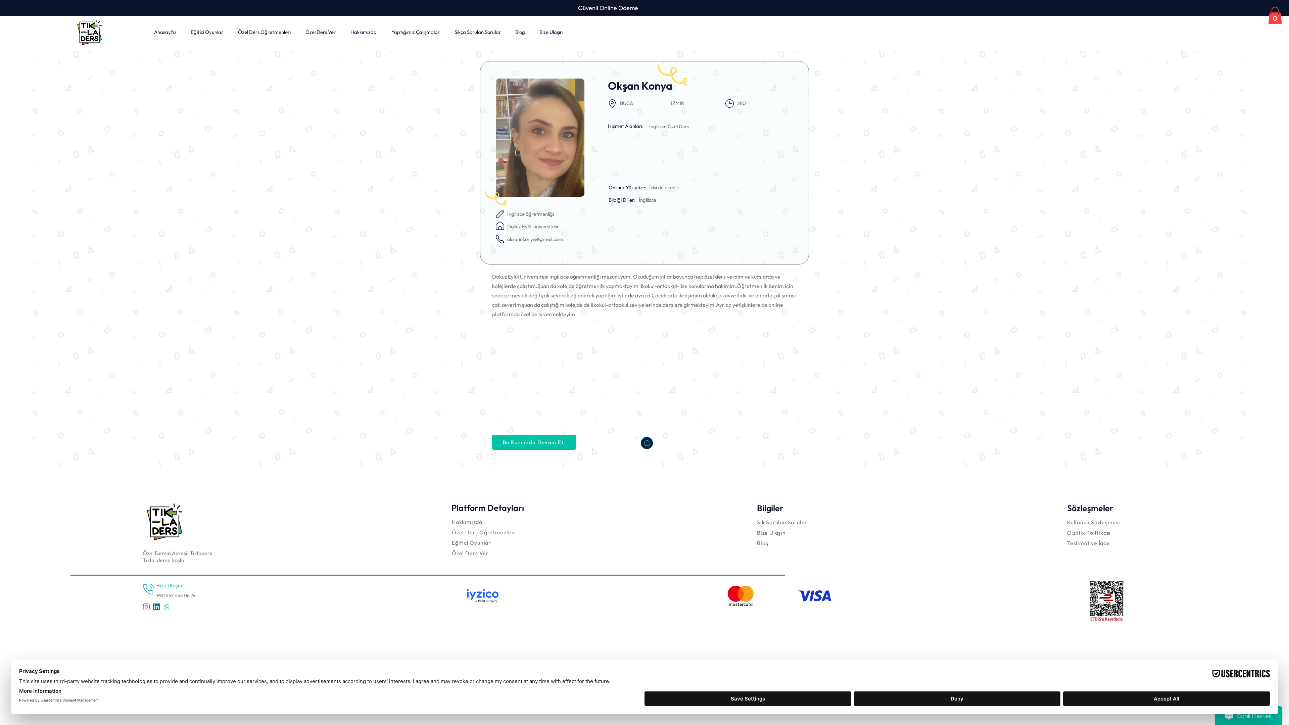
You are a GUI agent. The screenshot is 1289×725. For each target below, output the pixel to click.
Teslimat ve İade (1088, 543)
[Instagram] (146, 606)
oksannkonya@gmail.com (535, 239)
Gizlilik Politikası (1089, 532)
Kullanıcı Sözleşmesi (1093, 522)
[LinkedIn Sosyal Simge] (156, 606)
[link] (1275, 15)
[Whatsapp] (166, 606)
